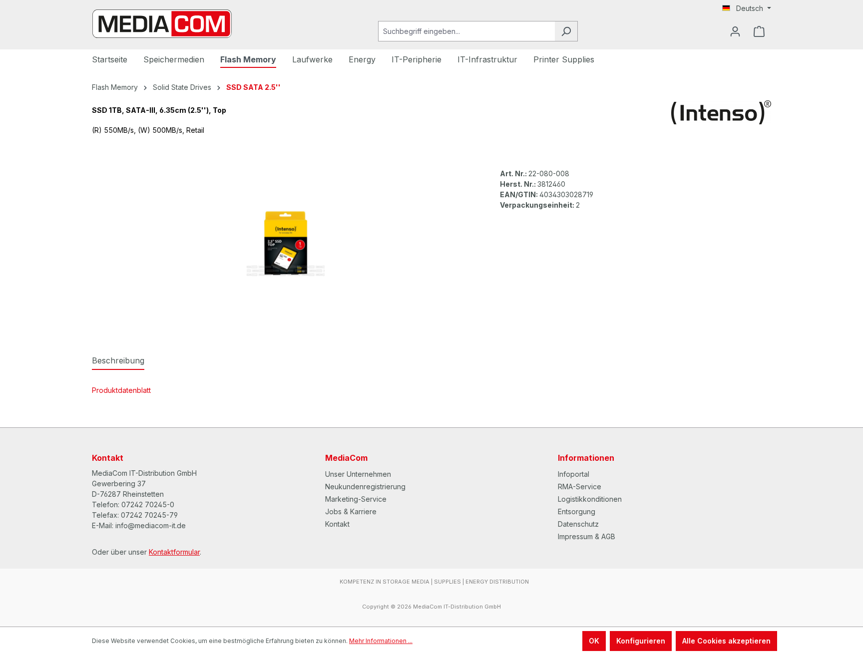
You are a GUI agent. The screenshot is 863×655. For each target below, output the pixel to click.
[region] (286, 243)
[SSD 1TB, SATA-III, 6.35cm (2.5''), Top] (286, 243)
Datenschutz (578, 524)
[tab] (118, 361)
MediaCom (346, 458)
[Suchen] (566, 31)
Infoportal (573, 474)
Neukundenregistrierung (365, 486)
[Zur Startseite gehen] (162, 23)
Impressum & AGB (586, 536)
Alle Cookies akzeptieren (726, 641)
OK (594, 641)
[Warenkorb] (759, 31)
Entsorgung (576, 511)
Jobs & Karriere (351, 511)
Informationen (586, 458)
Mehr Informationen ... (381, 641)
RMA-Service (579, 486)
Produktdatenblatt (121, 390)
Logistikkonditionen (590, 499)
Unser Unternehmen (358, 474)
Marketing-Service (356, 499)
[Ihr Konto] (735, 31)
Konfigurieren (640, 641)
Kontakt (337, 524)
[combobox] (466, 31)
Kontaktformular (174, 552)
